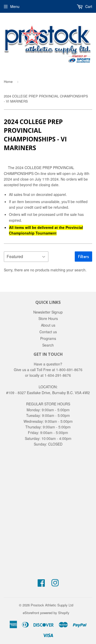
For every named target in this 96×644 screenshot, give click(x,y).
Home (8, 81)
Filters (83, 256)
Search (48, 345)
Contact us (48, 331)
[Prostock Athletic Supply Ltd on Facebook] (41, 584)
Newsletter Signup (48, 312)
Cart (88, 6)
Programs (48, 338)
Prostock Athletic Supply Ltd (52, 605)
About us (48, 325)
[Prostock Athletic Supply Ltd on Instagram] (55, 584)
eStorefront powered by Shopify (46, 612)
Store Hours (48, 318)
